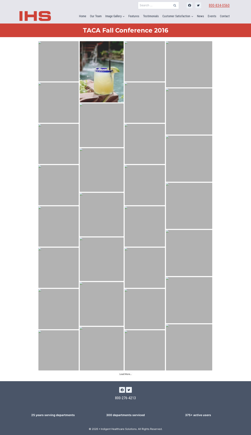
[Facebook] (189, 5)
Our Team (96, 16)
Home (82, 16)
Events (212, 16)
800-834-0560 (219, 5)
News (200, 16)
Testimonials (151, 16)
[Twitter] (198, 5)
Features (133, 16)
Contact (225, 16)
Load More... (126, 374)
